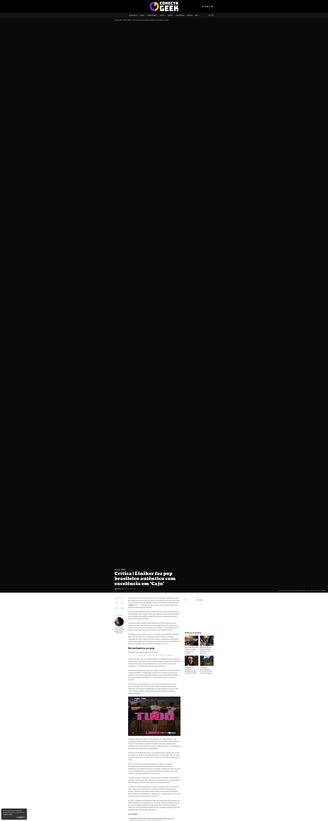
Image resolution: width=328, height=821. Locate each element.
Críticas (117, 569)
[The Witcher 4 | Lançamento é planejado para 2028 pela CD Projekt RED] (191, 661)
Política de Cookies (7, 814)
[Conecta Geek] (164, 6)
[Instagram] (205, 6)
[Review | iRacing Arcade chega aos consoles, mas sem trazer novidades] (191, 641)
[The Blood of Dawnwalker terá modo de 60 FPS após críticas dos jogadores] (207, 661)
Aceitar (21, 817)
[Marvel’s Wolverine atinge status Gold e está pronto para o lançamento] (207, 641)
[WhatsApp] (210, 6)
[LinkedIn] (207, 6)
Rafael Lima (120, 588)
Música (123, 569)
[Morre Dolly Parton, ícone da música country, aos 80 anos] (119, 621)
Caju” (139, 605)
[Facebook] (116, 603)
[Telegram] (122, 608)
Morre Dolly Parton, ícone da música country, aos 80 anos (119, 630)
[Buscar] (212, 15)
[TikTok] (212, 6)
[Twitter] (203, 6)
